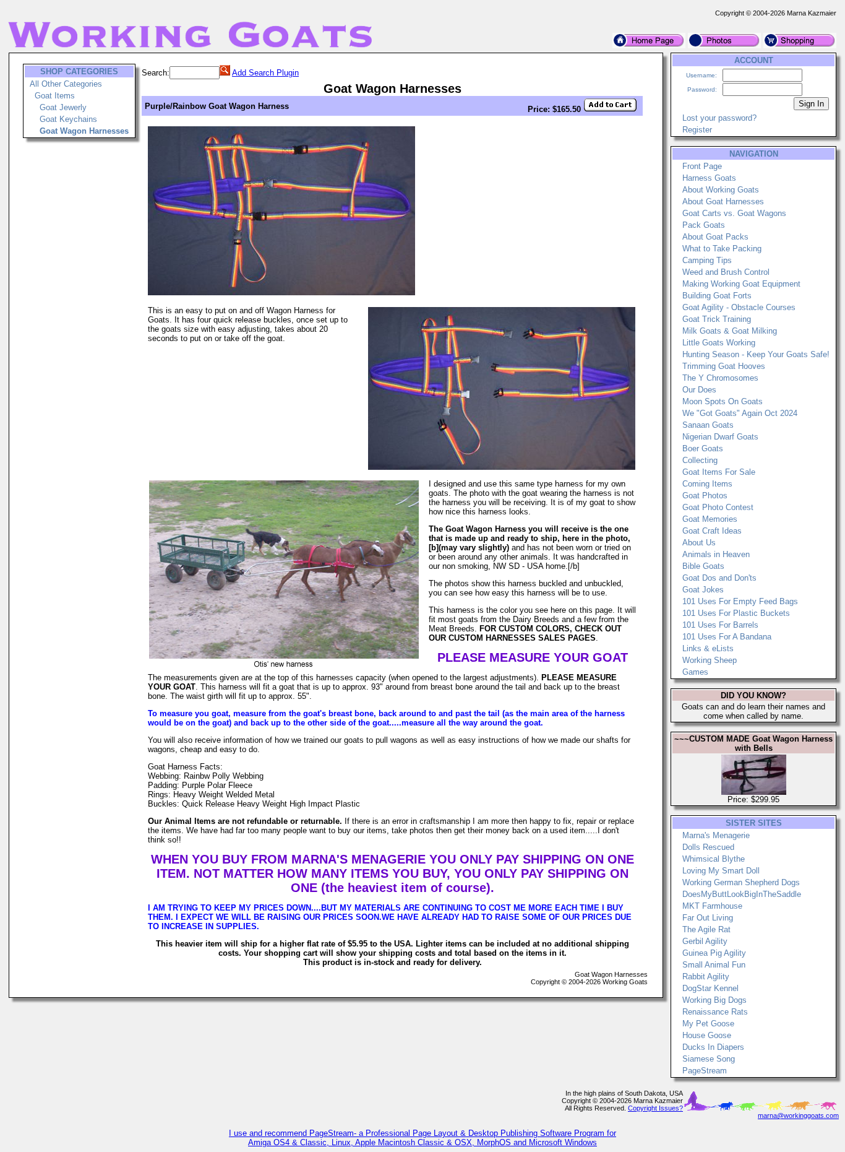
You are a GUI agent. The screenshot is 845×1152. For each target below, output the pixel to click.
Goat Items (55, 95)
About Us (699, 542)
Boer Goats (702, 448)
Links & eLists (708, 648)
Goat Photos (704, 495)
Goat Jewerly (63, 107)
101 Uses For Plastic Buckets (736, 613)
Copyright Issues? (655, 1108)
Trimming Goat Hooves (723, 366)
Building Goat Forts (717, 295)
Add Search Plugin (265, 72)
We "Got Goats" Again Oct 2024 (739, 413)
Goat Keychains (68, 119)
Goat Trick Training (716, 319)
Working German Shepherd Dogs (741, 882)
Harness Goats (709, 178)
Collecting (700, 460)
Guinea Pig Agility (714, 953)
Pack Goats (703, 225)
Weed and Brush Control (726, 272)
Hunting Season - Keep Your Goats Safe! (756, 354)
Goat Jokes (703, 589)
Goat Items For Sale (718, 472)
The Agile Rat (706, 929)
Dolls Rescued (708, 847)
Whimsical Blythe (713, 859)
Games (695, 672)
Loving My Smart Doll (721, 870)
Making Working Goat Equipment (741, 283)
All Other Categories (66, 84)
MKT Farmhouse (712, 906)
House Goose (706, 1035)
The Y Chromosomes (720, 378)
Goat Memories (709, 519)
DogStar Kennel (710, 988)
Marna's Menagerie (716, 835)
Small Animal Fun (713, 964)
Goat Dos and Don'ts (719, 577)
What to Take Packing (721, 248)
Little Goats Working (718, 342)
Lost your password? (719, 118)
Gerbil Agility (704, 941)
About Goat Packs (715, 236)
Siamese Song (708, 1058)
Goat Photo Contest (717, 507)
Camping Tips (707, 260)
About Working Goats (720, 189)
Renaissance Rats (715, 1011)
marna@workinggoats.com (798, 1115)
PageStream (704, 1070)
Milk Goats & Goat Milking (729, 331)
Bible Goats (703, 566)
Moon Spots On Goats (722, 401)
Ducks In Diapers (713, 1047)
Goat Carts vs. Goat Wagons (734, 213)
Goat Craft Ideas (712, 530)
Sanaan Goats (708, 425)
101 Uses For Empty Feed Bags (740, 601)
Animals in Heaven (716, 554)
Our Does (699, 389)
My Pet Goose (708, 1023)
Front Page (702, 166)
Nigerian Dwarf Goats (720, 436)
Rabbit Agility (705, 976)
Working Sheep (709, 660)
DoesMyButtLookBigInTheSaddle (741, 894)
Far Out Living (707, 917)
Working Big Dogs (714, 1000)
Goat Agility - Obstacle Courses (739, 307)
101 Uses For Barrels (720, 625)
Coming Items (707, 483)
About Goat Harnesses (723, 201)
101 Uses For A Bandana (726, 636)
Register (697, 129)
